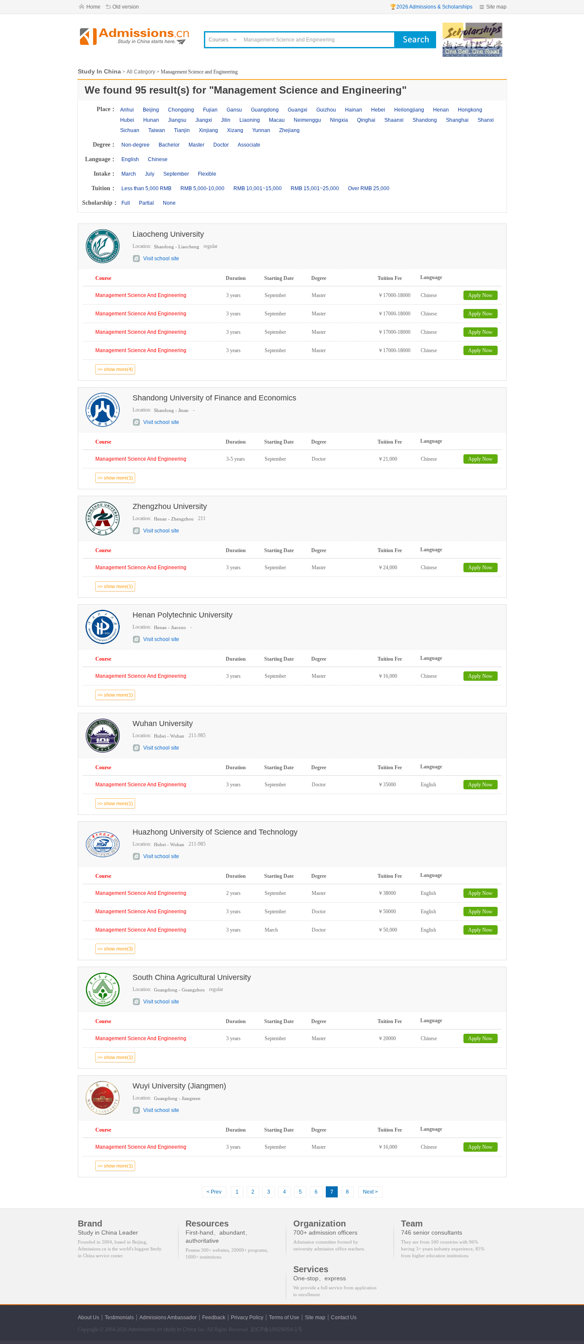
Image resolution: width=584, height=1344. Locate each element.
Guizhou (326, 110)
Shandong (425, 120)
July (149, 174)
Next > (370, 1192)
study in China (180, 1329)
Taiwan (156, 130)
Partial (146, 203)
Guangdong (265, 110)
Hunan (151, 120)
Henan (441, 110)
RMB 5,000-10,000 (202, 188)
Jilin (225, 120)
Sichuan (129, 130)
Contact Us (344, 1317)
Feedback (213, 1317)
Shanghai (457, 120)
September (176, 174)
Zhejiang (289, 130)
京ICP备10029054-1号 (276, 1329)
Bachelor (169, 145)
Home (93, 7)
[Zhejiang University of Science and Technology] (472, 26)
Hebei (378, 110)
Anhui (127, 110)
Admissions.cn (145, 1329)
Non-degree (135, 145)
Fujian (210, 110)
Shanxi (486, 120)
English (130, 159)
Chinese (158, 159)
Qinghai (366, 120)
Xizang (235, 130)
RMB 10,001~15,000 (257, 188)
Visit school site (161, 259)
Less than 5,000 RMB (146, 188)
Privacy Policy (247, 1317)
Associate (249, 145)
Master (196, 145)
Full (125, 203)
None (169, 203)
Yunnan (261, 130)
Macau (277, 120)
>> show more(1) (115, 477)
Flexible (207, 174)
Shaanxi (394, 120)
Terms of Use (284, 1317)
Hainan (353, 110)
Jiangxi (203, 120)
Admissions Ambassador (168, 1317)
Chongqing (181, 110)
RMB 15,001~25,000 (315, 188)
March (128, 174)
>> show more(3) (115, 948)
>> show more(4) (115, 369)
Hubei (127, 120)
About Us (88, 1317)
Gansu (234, 110)
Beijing (151, 110)
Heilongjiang (409, 110)
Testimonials (119, 1317)
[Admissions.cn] (135, 36)
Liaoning (249, 120)
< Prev (213, 1192)
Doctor (221, 145)
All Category (141, 72)
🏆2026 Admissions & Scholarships (431, 7)
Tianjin (182, 130)
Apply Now (480, 295)
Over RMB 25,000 (368, 188)
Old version (125, 7)
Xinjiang (208, 130)
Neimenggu (307, 120)
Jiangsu (177, 120)
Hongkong (470, 110)
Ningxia (339, 120)
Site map (496, 7)
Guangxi (297, 110)
